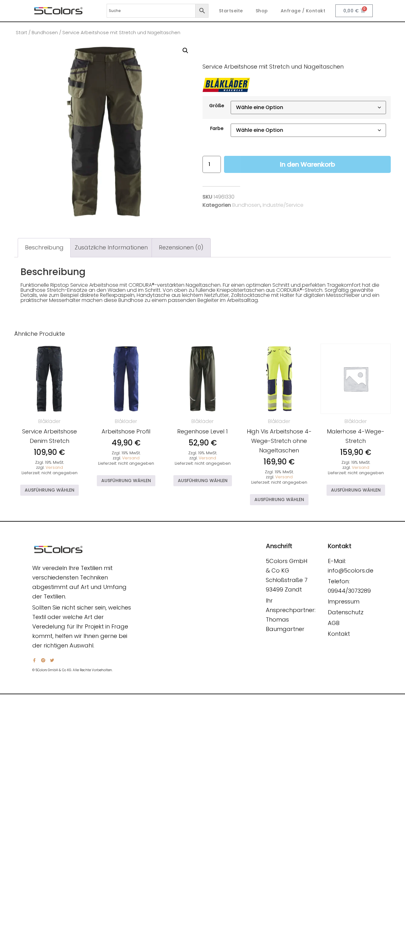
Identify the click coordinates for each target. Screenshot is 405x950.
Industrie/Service (283, 205)
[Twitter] (52, 660)
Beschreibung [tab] (44, 247)
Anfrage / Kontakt (303, 11)
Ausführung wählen (49, 490)
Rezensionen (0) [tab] (181, 247)
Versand (54, 467)
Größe (216, 105)
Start (21, 32)
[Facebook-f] (34, 660)
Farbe (216, 128)
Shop (262, 11)
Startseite (231, 11)
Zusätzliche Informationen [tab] (111, 247)
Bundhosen (45, 32)
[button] (185, 50)
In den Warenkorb (307, 164)
